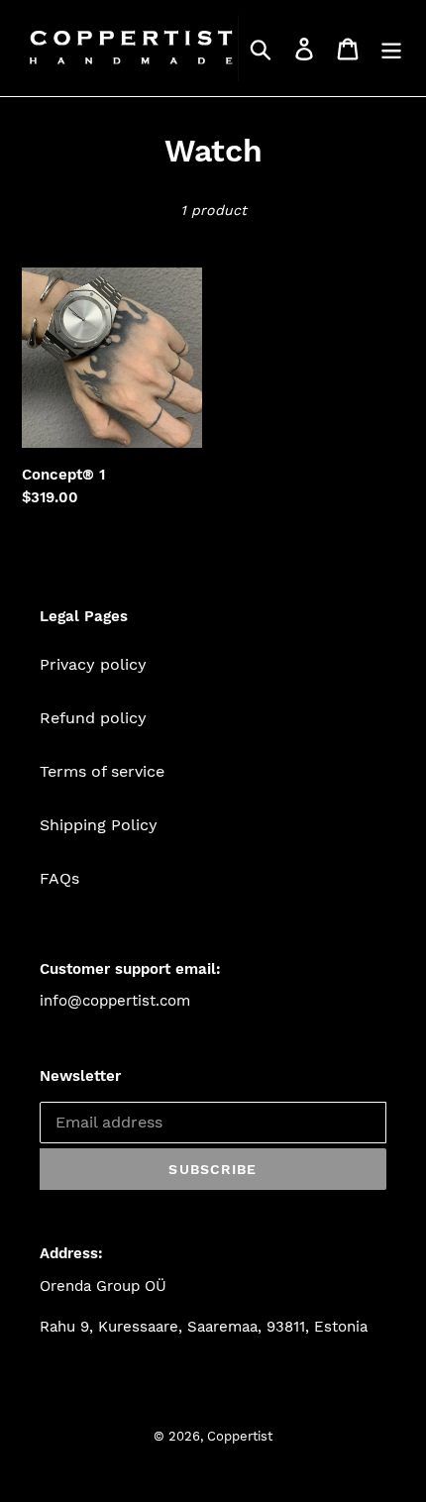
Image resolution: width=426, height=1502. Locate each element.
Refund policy (93, 717)
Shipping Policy (99, 824)
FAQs (59, 878)
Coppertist (239, 1436)
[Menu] (391, 48)
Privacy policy (93, 664)
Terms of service (102, 771)
